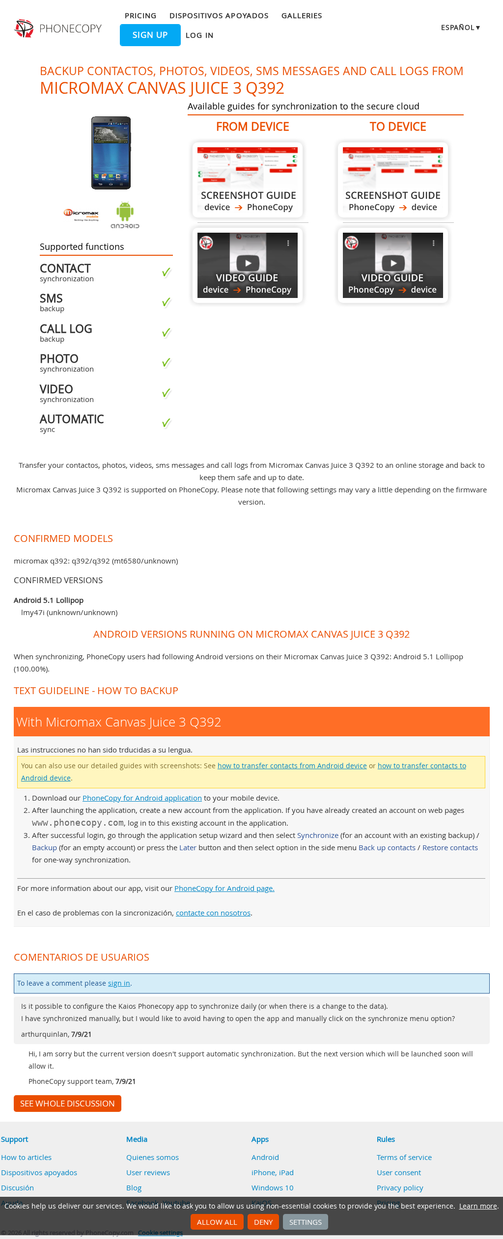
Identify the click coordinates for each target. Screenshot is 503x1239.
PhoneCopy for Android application (142, 798)
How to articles (26, 1157)
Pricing (140, 15)
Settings (305, 1222)
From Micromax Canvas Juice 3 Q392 (248, 179)
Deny (263, 1222)
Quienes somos (152, 1157)
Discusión (17, 1187)
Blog (133, 1187)
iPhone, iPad (273, 1172)
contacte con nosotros (213, 912)
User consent (399, 1172)
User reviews (148, 1172)
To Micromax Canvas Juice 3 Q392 (393, 179)
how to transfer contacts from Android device (292, 765)
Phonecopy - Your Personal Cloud (59, 28)
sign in (119, 983)
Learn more (478, 1206)
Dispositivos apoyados (219, 15)
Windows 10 (273, 1187)
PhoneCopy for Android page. (224, 888)
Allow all (217, 1222)
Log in (199, 35)
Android (265, 1157)
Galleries (301, 15)
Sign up (150, 34)
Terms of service (404, 1157)
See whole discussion (67, 1103)
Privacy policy (400, 1187)
